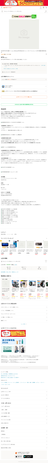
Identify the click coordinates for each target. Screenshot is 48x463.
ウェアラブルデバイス (26, 355)
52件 (16, 264)
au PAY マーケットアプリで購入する (24, 96)
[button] (46, 54)
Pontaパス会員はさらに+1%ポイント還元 (11, 68)
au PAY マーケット (4, 355)
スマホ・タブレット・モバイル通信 (15, 355)
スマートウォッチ (35, 355)
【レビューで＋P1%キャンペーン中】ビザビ (16, 359)
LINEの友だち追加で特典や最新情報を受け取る (24, 104)
